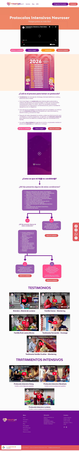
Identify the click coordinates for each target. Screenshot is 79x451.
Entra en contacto (27, 431)
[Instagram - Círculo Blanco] (76, 229)
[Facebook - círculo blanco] (76, 226)
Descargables (26, 425)
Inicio (24, 417)
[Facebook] (64, 427)
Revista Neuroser (26, 427)
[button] (28, 4)
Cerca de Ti (25, 419)
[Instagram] (66, 427)
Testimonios (25, 429)
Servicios (25, 421)
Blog (24, 423)
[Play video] (39, 153)
